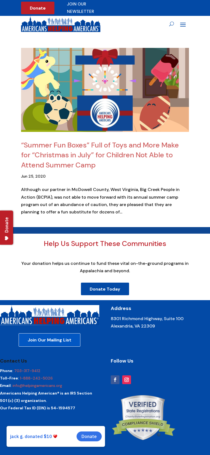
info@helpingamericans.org (37, 385)
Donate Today (105, 289)
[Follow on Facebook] (115, 379)
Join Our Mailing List (49, 340)
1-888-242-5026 (36, 378)
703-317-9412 (27, 370)
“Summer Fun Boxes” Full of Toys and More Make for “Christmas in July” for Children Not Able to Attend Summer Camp (100, 155)
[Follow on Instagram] (126, 379)
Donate (38, 8)
